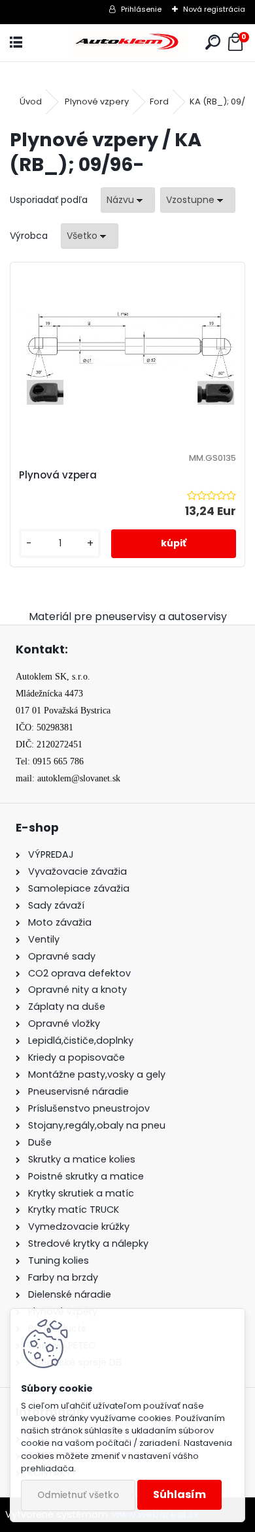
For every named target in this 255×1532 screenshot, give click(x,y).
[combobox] (128, 200)
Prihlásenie (141, 9)
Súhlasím (179, 1494)
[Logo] (127, 42)
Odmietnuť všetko (78, 1495)
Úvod (31, 101)
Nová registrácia (214, 9)
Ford (159, 101)
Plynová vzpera (58, 475)
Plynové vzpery (97, 101)
